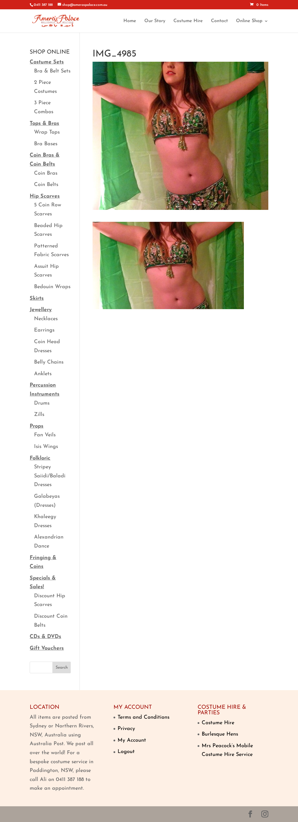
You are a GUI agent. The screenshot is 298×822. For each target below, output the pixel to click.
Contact (219, 21)
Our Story (154, 21)
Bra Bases (45, 144)
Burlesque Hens (220, 734)
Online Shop (249, 21)
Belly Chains (48, 362)
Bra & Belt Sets (52, 71)
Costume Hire (188, 21)
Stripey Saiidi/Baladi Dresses (49, 476)
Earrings (44, 330)
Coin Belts (46, 184)
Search (62, 667)
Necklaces (46, 319)
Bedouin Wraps (52, 287)
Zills (39, 414)
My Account (132, 740)
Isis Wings (46, 446)
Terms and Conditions (143, 717)
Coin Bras (45, 173)
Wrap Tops (47, 132)
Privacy (126, 728)
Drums (41, 403)
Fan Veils (45, 435)
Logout (126, 751)
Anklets (43, 374)
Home (129, 21)
